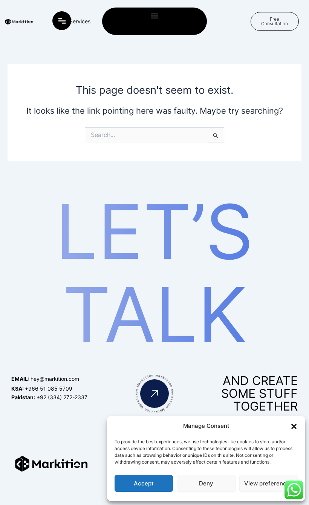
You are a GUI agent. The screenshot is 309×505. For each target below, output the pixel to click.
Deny (206, 483)
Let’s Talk (154, 273)
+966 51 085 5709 (41, 388)
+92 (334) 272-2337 (49, 397)
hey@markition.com (45, 379)
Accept (144, 483)
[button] (294, 426)
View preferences (268, 483)
